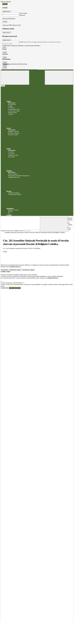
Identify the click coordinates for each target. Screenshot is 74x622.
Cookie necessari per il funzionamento (12, 283)
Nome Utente (23, 13)
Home (70, 218)
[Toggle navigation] (15, 77)
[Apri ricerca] (59, 77)
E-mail (21, 42)
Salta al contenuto (6, 1)
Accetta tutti (28, 270)
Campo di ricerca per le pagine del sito (12, 230)
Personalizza (4, 270)
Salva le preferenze (15, 288)
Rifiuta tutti (15, 270)
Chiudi (4, 52)
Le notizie (70, 223)
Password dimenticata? (8, 18)
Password (22, 15)
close (2, 85)
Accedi (5, 4)
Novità (70, 219)
